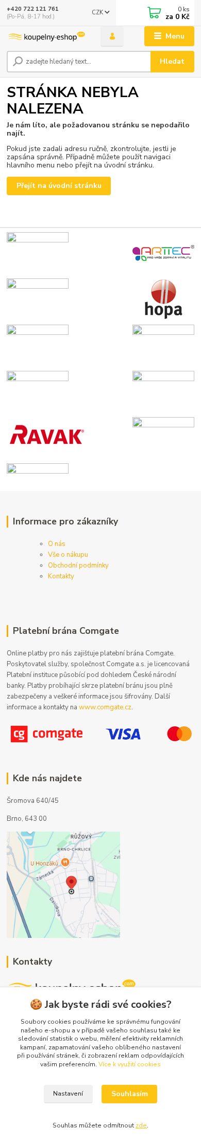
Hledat (172, 61)
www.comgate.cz (105, 707)
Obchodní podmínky (78, 565)
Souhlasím (129, 1094)
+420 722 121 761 (33, 9)
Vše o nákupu (68, 554)
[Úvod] (46, 36)
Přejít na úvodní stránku (59, 186)
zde (141, 1125)
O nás (56, 544)
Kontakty (61, 576)
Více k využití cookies (129, 1064)
